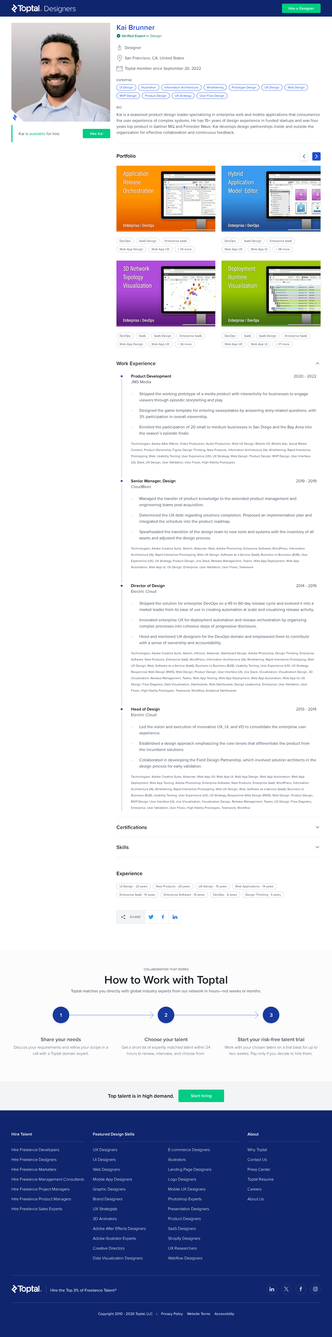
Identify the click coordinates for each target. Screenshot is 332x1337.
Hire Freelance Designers (34, 1159)
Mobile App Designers (112, 1179)
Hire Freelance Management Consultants (47, 1179)
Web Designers (106, 1169)
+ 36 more (185, 344)
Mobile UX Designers (186, 1189)
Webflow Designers (185, 1258)
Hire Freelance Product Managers (41, 1199)
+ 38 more (283, 249)
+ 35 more (185, 249)
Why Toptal (257, 1149)
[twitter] (151, 916)
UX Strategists (105, 1208)
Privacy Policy (172, 1313)
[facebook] (163, 916)
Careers (254, 1189)
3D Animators (105, 1218)
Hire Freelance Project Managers (40, 1189)
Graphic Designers (109, 1189)
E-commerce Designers (189, 1149)
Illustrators (177, 1159)
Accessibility (224, 1313)
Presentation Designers (188, 1208)
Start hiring (201, 1096)
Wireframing (215, 87)
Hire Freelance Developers (35, 1149)
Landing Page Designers (189, 1169)
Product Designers (184, 1218)
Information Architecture (181, 87)
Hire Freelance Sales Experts (36, 1208)
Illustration (148, 87)
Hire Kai (96, 133)
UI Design (126, 87)
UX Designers (105, 1149)
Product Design (156, 95)
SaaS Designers (182, 1228)
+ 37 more (283, 344)
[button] (218, 363)
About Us (255, 1199)
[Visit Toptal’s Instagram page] (315, 1289)
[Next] (316, 156)
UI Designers (104, 1159)
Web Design (296, 87)
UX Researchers (182, 1248)
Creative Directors (109, 1248)
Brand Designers (107, 1199)
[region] (218, 256)
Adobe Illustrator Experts (114, 1238)
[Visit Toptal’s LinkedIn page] (272, 1289)
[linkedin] (175, 916)
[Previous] (304, 156)
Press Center (258, 1169)
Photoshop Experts (185, 1199)
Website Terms (198, 1313)
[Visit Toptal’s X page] (286, 1289)
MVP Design (128, 95)
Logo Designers (182, 1179)
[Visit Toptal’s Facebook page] (301, 1289)
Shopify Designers (184, 1238)
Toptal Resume (260, 1179)
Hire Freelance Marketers (33, 1169)
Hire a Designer (301, 8)
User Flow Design (212, 95)
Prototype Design (244, 87)
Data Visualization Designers (118, 1258)
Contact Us (257, 1159)
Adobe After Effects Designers (119, 1228)
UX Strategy (183, 95)
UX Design (272, 87)
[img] (139, 35)
